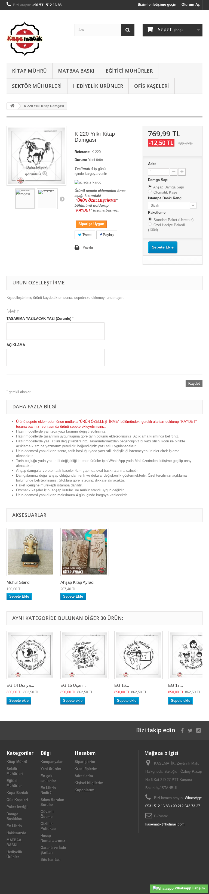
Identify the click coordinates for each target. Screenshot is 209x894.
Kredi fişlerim (86, 769)
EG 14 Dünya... (20, 685)
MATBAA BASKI (76, 70)
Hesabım (85, 753)
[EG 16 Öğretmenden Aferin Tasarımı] (138, 655)
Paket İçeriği (17, 807)
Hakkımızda (16, 833)
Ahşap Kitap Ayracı (77, 582)
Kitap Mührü (29, 70)
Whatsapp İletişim (189, 888)
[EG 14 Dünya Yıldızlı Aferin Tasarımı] (31, 655)
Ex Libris (14, 826)
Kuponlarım (84, 790)
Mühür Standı (18, 582)
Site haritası (51, 860)
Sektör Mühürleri (37, 86)
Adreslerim (84, 776)
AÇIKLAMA (16, 345)
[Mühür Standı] (31, 552)
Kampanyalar (52, 762)
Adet (152, 164)
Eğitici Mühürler (129, 70)
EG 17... (175, 685)
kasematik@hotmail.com (165, 824)
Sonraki (62, 198)
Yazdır (88, 248)
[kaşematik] (36, 38)
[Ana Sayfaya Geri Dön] (12, 106)
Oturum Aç (191, 4)
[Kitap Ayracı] (84, 552)
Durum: (81, 160)
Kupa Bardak (17, 793)
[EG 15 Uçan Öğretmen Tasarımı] (84, 655)
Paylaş (108, 235)
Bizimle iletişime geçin (157, 4)
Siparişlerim (85, 762)
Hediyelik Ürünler (98, 86)
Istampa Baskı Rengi (166, 198)
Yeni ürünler (51, 769)
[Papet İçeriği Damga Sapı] (47, 199)
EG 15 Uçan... (73, 685)
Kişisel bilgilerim (89, 783)
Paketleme (157, 212)
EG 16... (121, 685)
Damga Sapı (159, 180)
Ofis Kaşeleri (151, 86)
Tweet (86, 235)
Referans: (82, 152)
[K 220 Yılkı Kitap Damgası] (25, 199)
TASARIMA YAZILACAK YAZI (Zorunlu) (40, 318)
